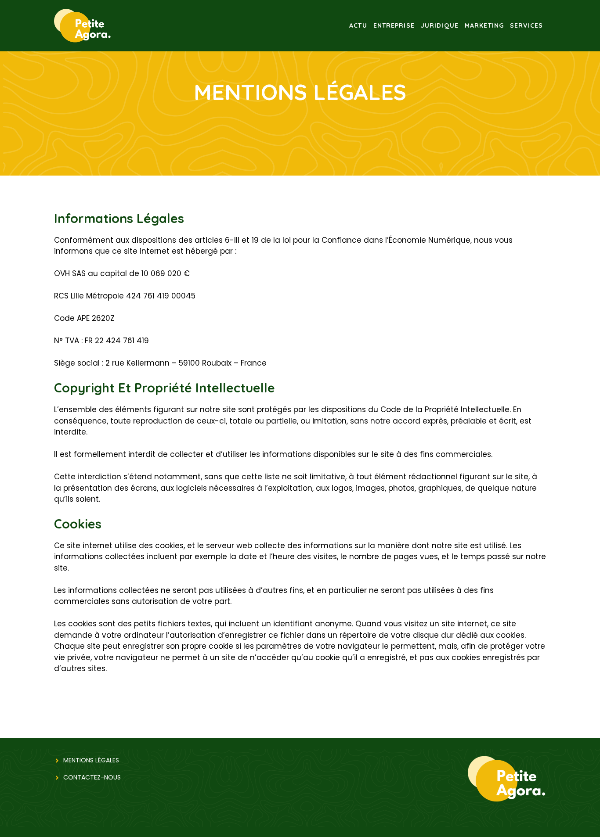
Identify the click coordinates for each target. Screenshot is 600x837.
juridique (440, 25)
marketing (484, 25)
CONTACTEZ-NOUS (92, 777)
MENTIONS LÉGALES (91, 760)
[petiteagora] (82, 25)
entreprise (394, 25)
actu (358, 25)
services (526, 25)
